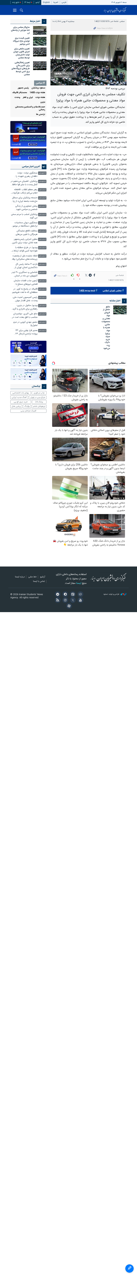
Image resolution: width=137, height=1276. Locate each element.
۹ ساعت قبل (42, 306)
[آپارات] (68, 606)
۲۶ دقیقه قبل (42, 173)
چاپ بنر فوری (39, 393)
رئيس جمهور (23, 88)
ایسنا (115, 10)
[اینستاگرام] (64, 600)
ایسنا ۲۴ (27, 2)
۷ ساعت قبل (42, 248)
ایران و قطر (28, 97)
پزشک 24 (39, 402)
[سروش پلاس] (64, 594)
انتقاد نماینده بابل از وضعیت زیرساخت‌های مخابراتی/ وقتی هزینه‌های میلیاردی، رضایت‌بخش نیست (23, 258)
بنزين (42, 102)
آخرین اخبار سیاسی (31, 167)
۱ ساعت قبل (42, 190)
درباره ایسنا (20, 577)
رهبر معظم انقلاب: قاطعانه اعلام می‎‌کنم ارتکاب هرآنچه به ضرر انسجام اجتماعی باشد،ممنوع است (24, 191)
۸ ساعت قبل (42, 281)
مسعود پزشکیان (38, 88)
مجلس (122, 21)
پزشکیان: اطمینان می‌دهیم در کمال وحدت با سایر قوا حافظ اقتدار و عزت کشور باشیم (24, 183)
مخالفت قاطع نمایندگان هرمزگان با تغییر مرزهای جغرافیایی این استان (26, 233)
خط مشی (32, 577)
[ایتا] (72, 594)
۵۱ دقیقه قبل (42, 181)
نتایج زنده (15, 2)
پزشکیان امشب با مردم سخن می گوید (24, 216)
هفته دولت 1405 (37, 92)
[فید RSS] (57, 600)
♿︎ (129, 1268)
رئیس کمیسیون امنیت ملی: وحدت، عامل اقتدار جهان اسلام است (24, 299)
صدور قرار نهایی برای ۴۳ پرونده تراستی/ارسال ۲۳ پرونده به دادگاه (26, 332)
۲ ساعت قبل (42, 198)
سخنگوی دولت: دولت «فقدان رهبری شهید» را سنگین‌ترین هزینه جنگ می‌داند (26, 175)
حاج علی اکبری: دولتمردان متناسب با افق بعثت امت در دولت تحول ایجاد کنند (24, 316)
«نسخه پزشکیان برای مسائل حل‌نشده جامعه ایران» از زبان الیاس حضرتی (24, 200)
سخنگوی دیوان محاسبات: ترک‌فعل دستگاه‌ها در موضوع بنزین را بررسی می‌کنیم (24, 225)
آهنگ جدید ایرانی (19, 397)
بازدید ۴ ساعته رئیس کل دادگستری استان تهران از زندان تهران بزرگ (26, 266)
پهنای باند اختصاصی (20, 393)
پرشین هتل (16, 406)
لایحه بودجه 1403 (87, 290)
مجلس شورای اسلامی (112, 290)
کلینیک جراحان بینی (28, 411)
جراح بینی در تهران (37, 397)
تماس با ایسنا (39, 581)
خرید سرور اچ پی (21, 402)
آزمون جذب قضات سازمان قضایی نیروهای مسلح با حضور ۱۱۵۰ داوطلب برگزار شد (24, 282)
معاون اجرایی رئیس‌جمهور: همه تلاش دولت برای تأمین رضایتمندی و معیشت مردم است (24, 241)
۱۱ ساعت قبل (42, 331)
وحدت (17, 97)
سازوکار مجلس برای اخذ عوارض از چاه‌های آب (20, 30)
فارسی (64, 2)
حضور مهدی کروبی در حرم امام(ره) (25, 323)
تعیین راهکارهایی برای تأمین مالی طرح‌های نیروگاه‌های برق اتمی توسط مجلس (20, 68)
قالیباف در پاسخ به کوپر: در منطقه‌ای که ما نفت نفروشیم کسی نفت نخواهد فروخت (24, 291)
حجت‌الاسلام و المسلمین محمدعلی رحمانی (30, 108)
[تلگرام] (57, 594)
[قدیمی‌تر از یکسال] (120, 309)
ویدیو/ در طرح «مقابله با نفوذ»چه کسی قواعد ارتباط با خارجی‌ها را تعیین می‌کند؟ (24, 249)
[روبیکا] (79, 594)
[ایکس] (72, 600)
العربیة (55, 2)
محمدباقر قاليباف (19, 92)
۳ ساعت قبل (42, 206)
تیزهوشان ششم (39, 406)
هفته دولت (40, 97)
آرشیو (38, 2)
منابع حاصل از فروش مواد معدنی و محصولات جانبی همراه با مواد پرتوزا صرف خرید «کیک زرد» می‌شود (106, 327)
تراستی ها (40, 114)
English (46, 2)
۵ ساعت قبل (42, 231)
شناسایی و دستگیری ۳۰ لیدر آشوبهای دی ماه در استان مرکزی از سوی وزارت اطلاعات (24, 274)
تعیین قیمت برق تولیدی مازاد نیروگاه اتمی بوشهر (21, 41)
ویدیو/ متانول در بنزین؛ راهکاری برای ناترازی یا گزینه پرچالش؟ (24, 307)
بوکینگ (27, 406)
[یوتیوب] (79, 600)
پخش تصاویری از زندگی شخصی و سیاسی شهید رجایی (26, 208)
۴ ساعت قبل (42, 215)
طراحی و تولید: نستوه (112, 594)
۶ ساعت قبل (42, 239)
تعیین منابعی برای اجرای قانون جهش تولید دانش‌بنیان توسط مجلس (21, 53)
